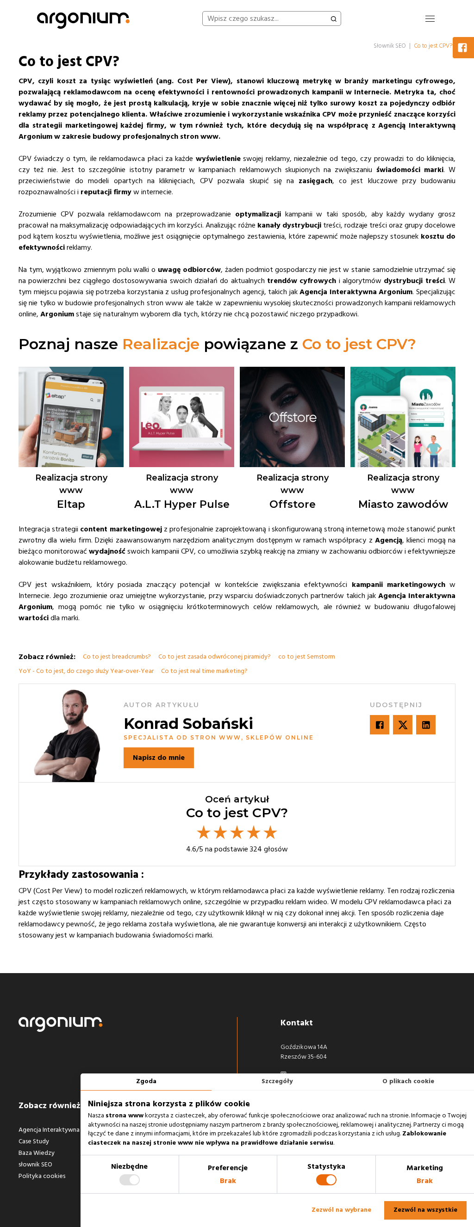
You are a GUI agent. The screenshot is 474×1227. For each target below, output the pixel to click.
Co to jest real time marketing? (204, 671)
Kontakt (297, 1023)
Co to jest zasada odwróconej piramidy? (214, 657)
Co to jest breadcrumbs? (117, 657)
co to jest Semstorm (306, 657)
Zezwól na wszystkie (425, 1210)
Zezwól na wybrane (341, 1210)
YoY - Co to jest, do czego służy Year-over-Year (86, 671)
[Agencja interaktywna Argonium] (83, 18)
